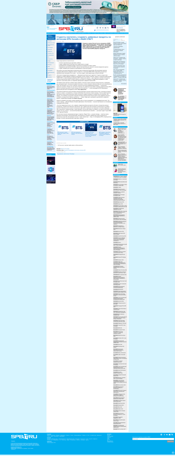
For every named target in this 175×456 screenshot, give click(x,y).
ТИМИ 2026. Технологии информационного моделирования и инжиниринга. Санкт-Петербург (119, 263)
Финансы (50, 64)
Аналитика (54, 33)
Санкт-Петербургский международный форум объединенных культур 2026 (119, 298)
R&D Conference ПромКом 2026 (118, 315)
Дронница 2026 (121, 202)
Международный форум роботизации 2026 (118, 398)
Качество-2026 (121, 301)
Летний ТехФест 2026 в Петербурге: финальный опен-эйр (120, 206)
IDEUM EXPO (120, 289)
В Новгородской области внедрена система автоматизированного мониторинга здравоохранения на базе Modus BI (51, 94)
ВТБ (85, 150)
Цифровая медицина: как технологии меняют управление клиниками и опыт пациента (119, 223)
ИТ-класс (115, 87)
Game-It (119, 242)
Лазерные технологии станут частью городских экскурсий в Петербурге (119, 66)
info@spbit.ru (13, 449)
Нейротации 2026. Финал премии (119, 234)
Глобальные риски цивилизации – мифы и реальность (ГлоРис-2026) (119, 395)
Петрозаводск (50, 121)
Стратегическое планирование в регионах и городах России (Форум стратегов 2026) (120, 382)
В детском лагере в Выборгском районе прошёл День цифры (51, 87)
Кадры (49, 60)
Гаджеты (49, 75)
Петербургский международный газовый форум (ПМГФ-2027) (119, 426)
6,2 (48, 27)
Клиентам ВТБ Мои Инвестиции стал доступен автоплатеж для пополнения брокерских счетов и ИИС (91, 134)
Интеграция (50, 47)
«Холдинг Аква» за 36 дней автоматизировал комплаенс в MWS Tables (119, 123)
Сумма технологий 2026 (119, 355)
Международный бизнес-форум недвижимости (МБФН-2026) (119, 215)
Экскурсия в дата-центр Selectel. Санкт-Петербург (119, 190)
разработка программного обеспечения (72, 150)
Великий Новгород (51, 90)
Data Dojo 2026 (121, 231)
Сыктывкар (49, 141)
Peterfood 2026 (121, 405)
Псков (48, 134)
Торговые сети (51, 53)
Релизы (101, 33)
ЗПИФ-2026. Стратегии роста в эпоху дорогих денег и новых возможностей (120, 212)
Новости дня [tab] (115, 40)
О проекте (13, 441)
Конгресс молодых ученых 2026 (119, 411)
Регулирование (51, 62)
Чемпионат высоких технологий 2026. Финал (119, 252)
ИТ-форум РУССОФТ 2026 (119, 306)
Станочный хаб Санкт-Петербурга (120, 364)
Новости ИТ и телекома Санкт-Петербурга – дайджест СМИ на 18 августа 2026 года (120, 22)
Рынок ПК (50, 49)
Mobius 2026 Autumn (122, 352)
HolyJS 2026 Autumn (122, 370)
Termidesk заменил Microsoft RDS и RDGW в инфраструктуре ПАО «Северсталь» (70, 21)
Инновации (50, 70)
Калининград (49, 108)
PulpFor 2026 (120, 408)
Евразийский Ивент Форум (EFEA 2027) (119, 423)
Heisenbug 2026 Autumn (118, 347)
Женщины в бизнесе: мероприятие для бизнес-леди (119, 272)
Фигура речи (99, 435)
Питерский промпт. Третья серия (119, 420)
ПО (65, 148)
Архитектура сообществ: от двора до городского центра (118, 332)
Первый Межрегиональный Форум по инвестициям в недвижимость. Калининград (119, 278)
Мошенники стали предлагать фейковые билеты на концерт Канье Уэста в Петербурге (119, 62)
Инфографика (116, 33)
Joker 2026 (120, 344)
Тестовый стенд (95, 33)
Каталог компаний (124, 33)
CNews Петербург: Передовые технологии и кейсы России (119, 294)
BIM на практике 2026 (122, 274)
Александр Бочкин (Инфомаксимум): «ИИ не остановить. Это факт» (122, 143)
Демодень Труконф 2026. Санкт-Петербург (119, 378)
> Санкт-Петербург (80, 31)
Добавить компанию (120, 36)
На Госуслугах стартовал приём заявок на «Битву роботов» (70, 145)
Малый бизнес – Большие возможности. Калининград (118, 387)
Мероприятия (65, 33)
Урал (108, 438)
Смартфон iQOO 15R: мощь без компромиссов (119, 114)
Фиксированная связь (51, 45)
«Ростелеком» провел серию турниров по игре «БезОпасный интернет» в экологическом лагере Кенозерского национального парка (50, 103)
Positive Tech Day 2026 (122, 270)
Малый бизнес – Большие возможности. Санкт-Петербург (119, 414)
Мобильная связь (51, 42)
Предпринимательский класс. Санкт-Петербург (120, 245)
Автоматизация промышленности (51, 38)
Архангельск (49, 98)
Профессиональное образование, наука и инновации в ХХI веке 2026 (120, 358)
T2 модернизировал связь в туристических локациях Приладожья (51, 124)
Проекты (71, 33)
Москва (108, 435)
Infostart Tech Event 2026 (119, 336)
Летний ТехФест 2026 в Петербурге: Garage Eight (120, 185)
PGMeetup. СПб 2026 (122, 323)
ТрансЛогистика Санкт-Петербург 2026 (120, 281)
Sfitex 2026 (120, 407)
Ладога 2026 (120, 203)
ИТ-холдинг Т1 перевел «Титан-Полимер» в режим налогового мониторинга (50, 138)
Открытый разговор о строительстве (119, 309)
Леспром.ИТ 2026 (121, 329)
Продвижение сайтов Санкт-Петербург (50, 80)
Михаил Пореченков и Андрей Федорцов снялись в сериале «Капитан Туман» (119, 54)
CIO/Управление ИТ (51, 73)
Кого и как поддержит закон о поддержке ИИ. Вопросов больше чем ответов (121, 30)
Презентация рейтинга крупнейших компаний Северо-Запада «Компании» (120, 317)
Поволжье (109, 437)
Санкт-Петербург (110, 436)
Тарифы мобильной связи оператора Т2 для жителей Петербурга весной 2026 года (122, 170)
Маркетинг (50, 51)
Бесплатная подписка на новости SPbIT (141, 437)
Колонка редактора (121, 26)
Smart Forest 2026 (121, 403)
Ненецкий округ (50, 146)
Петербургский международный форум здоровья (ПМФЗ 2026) (120, 341)
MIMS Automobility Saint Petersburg (120, 182)
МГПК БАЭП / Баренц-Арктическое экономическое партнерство (119, 391)
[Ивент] (51, 160)
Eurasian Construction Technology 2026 (119, 284)
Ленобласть (49, 85)
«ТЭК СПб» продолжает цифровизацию (118, 47)
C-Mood (119, 187)
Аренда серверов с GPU (51, 442)
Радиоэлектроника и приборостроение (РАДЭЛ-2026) (119, 292)
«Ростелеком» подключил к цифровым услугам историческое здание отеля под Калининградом (50, 111)
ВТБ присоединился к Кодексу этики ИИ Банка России (76, 133)
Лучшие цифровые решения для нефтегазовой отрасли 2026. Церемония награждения (119, 239)
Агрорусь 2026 (121, 259)
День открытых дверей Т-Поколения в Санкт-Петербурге (120, 177)
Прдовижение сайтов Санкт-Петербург (65, 153)
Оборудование (51, 55)
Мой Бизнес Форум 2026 (119, 229)
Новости (49, 33)
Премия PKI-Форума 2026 (119, 258)
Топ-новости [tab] (123, 40)
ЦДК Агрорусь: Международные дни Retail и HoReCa (119, 267)
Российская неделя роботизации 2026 (119, 401)
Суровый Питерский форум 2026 (119, 375)
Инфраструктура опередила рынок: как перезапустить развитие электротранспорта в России (119, 199)
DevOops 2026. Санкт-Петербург (120, 338)
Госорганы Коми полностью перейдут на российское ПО (50, 143)
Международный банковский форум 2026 (118, 287)
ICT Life (88, 435)
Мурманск (49, 115)
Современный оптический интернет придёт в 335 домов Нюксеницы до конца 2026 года (50, 131)
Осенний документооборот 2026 (117, 373)
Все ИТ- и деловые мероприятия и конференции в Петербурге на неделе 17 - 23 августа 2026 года (119, 76)
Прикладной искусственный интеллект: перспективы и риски (118, 350)
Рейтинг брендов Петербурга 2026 (118, 195)
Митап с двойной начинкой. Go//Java (119, 192)
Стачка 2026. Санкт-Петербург (119, 326)
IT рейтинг (89, 33)
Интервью (59, 33)
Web (49, 66)
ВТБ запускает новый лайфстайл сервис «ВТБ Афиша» (63, 133)
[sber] (87, 6)
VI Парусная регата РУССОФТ (119, 303)
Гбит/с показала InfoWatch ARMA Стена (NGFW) (52, 29)
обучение (82, 150)
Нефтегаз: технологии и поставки (120, 179)
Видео (105, 33)
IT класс (75, 33)
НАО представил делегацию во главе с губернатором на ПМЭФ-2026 (51, 149)
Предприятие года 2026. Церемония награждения (119, 312)
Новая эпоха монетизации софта (122, 165)
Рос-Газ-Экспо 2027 (122, 429)
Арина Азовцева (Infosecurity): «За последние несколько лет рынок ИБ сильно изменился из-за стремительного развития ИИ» (87, 21)
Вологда (49, 127)
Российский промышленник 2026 (117, 361)
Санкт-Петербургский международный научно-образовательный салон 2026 (119, 367)
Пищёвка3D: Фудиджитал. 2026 (118, 418)
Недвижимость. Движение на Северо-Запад (118, 226)
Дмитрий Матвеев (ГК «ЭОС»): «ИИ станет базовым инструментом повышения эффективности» (54, 21)
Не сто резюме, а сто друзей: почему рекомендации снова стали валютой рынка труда (122, 98)
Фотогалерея (110, 33)
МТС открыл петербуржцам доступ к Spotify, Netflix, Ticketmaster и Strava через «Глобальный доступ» (118, 71)
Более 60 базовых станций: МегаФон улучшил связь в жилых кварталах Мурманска (50, 118)
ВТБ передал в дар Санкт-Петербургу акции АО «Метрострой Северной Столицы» (105, 134)
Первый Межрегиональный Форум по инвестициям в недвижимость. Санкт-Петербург (119, 248)
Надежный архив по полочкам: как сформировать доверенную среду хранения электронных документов (103, 21)
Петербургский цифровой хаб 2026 (118, 209)
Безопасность (50, 68)
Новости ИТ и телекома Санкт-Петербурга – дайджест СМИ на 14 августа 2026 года (119, 80)
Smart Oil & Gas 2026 (122, 236)
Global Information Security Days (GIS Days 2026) (119, 321)
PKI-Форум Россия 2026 (119, 255)
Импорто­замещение (50, 36)
